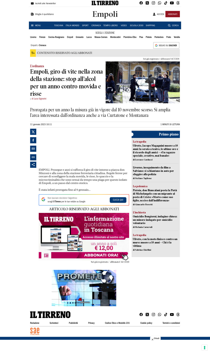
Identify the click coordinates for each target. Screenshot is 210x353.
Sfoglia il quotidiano (44, 14)
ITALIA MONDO (72, 26)
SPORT (85, 26)
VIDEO (124, 26)
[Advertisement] (62, 148)
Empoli (70, 37)
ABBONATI (172, 14)
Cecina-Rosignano (56, 37)
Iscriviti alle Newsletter (45, 4)
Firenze (42, 37)
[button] (83, 288)
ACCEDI (160, 14)
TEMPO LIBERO (110, 26)
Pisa (141, 37)
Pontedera (159, 37)
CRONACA (96, 26)
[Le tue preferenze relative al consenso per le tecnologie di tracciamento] (205, 348)
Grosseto (79, 37)
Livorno (33, 37)
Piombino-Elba (129, 37)
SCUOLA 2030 (136, 26)
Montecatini (115, 37)
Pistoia (149, 37)
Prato (168, 37)
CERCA (175, 26)
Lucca (89, 37)
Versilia (177, 37)
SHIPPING (150, 26)
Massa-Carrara (101, 37)
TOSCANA (58, 26)
